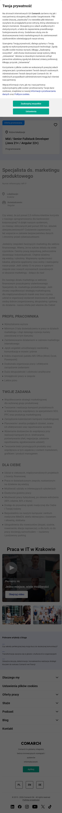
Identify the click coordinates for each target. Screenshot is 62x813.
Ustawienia (31, 111)
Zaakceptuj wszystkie (31, 103)
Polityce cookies (21, 94)
